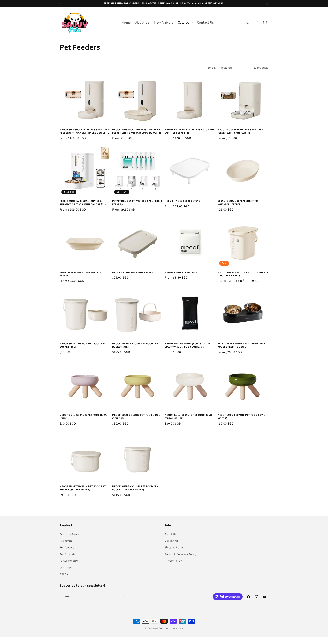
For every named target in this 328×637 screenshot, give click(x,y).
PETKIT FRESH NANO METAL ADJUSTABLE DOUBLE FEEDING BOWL (241, 345)
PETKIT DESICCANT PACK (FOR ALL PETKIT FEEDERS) (137, 203)
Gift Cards (66, 574)
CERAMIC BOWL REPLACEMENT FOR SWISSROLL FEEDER (238, 203)
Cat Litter (65, 568)
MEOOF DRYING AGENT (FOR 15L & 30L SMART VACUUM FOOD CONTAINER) (188, 345)
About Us (170, 534)
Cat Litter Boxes (69, 534)
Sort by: (212, 68)
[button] (185, 22)
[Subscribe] (123, 596)
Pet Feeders (67, 547)
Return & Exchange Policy (180, 554)
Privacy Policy (173, 561)
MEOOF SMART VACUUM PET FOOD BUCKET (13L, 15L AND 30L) (242, 274)
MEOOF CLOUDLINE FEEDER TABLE (132, 272)
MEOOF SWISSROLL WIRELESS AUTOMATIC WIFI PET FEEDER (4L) (190, 131)
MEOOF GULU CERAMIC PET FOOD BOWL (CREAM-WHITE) (188, 417)
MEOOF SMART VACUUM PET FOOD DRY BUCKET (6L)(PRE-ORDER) (83, 488)
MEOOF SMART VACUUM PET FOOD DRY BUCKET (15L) (83, 345)
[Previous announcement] (61, 3)
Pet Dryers (66, 541)
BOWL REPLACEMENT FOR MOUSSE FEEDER (80, 274)
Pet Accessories (69, 561)
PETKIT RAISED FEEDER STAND (182, 201)
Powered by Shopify (173, 628)
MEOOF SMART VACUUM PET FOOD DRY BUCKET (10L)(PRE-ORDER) (135, 488)
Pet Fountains (68, 554)
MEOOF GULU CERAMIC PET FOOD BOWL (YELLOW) (136, 417)
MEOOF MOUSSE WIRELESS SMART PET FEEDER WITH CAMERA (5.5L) (240, 131)
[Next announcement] (267, 3)
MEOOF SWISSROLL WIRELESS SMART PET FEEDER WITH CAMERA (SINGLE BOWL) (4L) (85, 131)
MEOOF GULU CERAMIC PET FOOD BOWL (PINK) (83, 417)
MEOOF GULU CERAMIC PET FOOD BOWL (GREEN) (241, 417)
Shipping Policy (174, 547)
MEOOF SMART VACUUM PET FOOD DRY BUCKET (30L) (135, 345)
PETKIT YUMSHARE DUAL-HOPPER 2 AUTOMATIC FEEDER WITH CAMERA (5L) (83, 203)
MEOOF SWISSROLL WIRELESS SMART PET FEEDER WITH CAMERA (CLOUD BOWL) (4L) (137, 131)
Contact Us (171, 541)
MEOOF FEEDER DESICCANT (181, 272)
